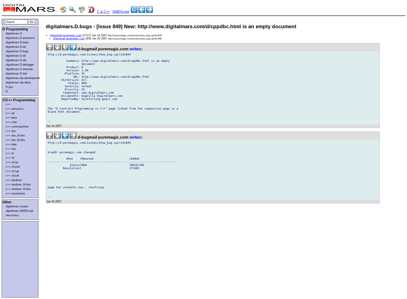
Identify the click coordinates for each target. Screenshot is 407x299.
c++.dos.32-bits (15, 140)
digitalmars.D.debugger (20, 64)
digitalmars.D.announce (20, 37)
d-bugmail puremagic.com (66, 35)
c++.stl (10, 157)
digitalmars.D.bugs (17, 51)
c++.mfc (11, 148)
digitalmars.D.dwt (16, 73)
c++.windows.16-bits (18, 184)
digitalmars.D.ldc (16, 46)
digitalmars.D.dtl (16, 55)
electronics (12, 215)
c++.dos (11, 131)
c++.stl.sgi (12, 171)
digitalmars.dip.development (21, 78)
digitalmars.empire (17, 206)
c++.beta (11, 117)
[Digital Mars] (63, 12)
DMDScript (121, 12)
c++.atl (10, 113)
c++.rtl (10, 153)
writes (135, 49)
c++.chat (11, 122)
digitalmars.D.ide (16, 60)
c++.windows (14, 180)
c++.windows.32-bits (18, 189)
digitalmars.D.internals (19, 69)
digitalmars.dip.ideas (18, 82)
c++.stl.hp (12, 162)
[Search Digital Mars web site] (72, 12)
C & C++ (103, 12)
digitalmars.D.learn (17, 42)
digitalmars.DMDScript (19, 210)
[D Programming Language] (91, 12)
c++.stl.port (13, 166)
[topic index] (134, 12)
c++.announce (14, 108)
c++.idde (11, 144)
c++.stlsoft (12, 175)
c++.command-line (17, 126)
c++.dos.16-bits (15, 135)
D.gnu (9, 86)
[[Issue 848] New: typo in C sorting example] (149, 12)
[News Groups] (81, 12)
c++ (8, 104)
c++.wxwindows (15, 193)
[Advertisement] (15, 231)
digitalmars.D (14, 33)
